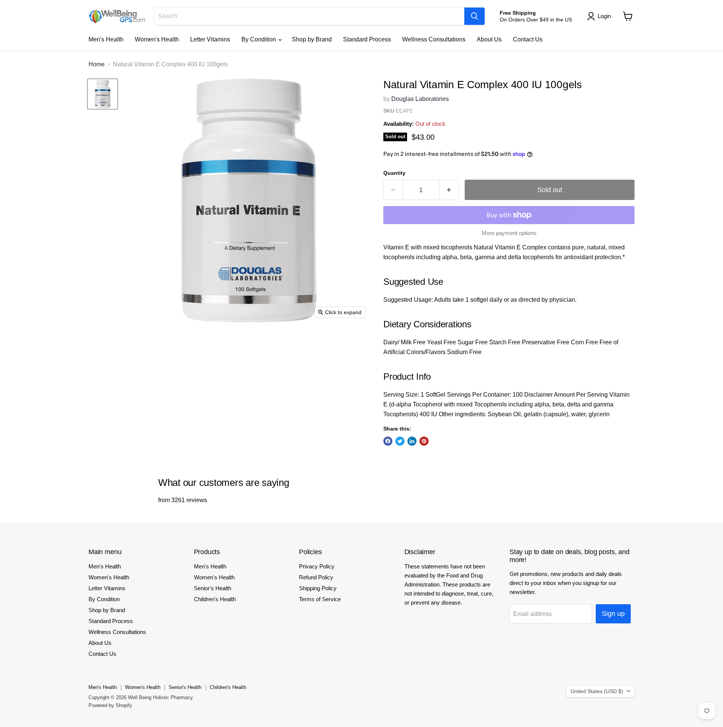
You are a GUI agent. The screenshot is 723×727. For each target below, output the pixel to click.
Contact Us (528, 39)
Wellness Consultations (433, 39)
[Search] (474, 16)
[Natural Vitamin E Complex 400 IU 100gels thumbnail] (102, 94)
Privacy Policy (316, 566)
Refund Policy (316, 577)
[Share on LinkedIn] (411, 441)
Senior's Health (212, 588)
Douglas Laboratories (420, 99)
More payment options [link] (509, 233)
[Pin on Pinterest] (424, 441)
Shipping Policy (318, 588)
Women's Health (157, 39)
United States (596, 691)
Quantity (394, 173)
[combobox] (309, 16)
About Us (489, 39)
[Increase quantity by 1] (449, 190)
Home (96, 64)
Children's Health (215, 599)
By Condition (259, 39)
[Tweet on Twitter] (399, 441)
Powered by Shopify (110, 705)
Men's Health (106, 39)
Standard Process (367, 39)
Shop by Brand (312, 39)
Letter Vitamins (210, 39)
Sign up (613, 613)
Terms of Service (320, 599)
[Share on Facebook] (387, 441)
